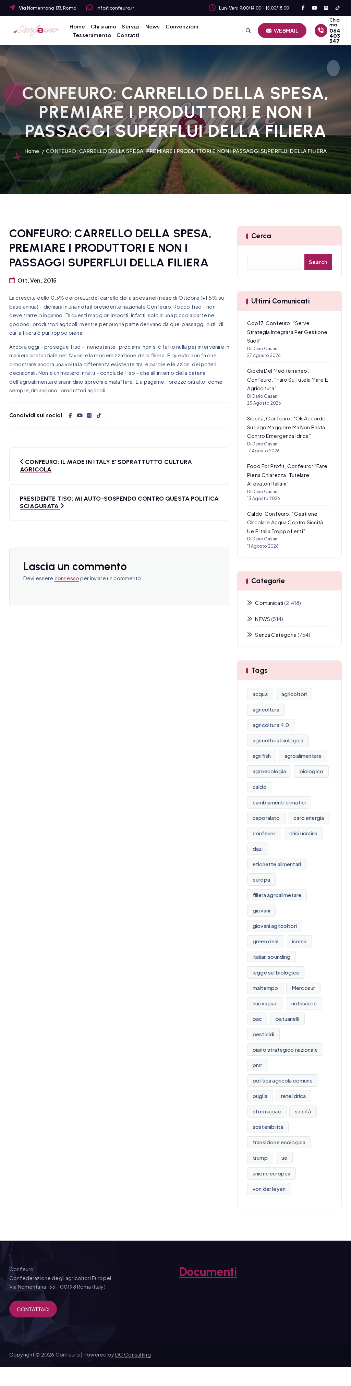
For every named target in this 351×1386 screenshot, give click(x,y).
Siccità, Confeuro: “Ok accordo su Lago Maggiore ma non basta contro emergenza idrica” (286, 427)
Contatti (128, 35)
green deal (266, 941)
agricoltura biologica (278, 740)
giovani (261, 910)
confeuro (264, 833)
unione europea (271, 1173)
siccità (303, 1111)
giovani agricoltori (275, 925)
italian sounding (271, 956)
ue (284, 1157)
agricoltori (294, 694)
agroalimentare (303, 755)
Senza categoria (275, 634)
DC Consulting (133, 1354)
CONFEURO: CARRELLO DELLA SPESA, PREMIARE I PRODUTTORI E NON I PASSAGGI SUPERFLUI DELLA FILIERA (186, 150)
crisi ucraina (303, 833)
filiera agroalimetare (277, 895)
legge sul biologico (276, 972)
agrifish (262, 755)
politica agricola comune (283, 1080)
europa (261, 879)
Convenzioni (182, 26)
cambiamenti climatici (279, 802)
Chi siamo (103, 26)
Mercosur (303, 987)
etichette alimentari (277, 864)
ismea (299, 941)
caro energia (308, 817)
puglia (260, 1095)
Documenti (208, 1272)
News (152, 26)
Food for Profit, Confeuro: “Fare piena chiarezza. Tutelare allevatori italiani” (287, 475)
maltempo (265, 987)
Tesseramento (92, 35)
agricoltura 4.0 (271, 724)
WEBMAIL (285, 30)
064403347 (334, 35)
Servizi (131, 26)
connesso (67, 578)
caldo (260, 787)
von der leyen (269, 1188)
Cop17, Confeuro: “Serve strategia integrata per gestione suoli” (287, 332)
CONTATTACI (33, 1309)
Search (318, 262)
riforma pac (267, 1111)
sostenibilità (268, 1126)
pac (257, 1018)
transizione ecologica (279, 1142)
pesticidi (263, 1034)
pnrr (258, 1065)
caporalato (266, 817)
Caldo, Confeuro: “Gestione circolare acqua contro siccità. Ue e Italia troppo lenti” (286, 522)
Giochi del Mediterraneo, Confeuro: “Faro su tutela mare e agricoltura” (287, 379)
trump (260, 1157)
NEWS (262, 619)
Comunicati (269, 602)
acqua (260, 694)
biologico (311, 771)
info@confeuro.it (115, 8)
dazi (258, 848)
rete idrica (293, 1095)
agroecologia (269, 771)
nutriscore (304, 1003)
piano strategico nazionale (285, 1049)
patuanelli (287, 1018)
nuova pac (265, 1003)
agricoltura (266, 709)
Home (77, 26)
